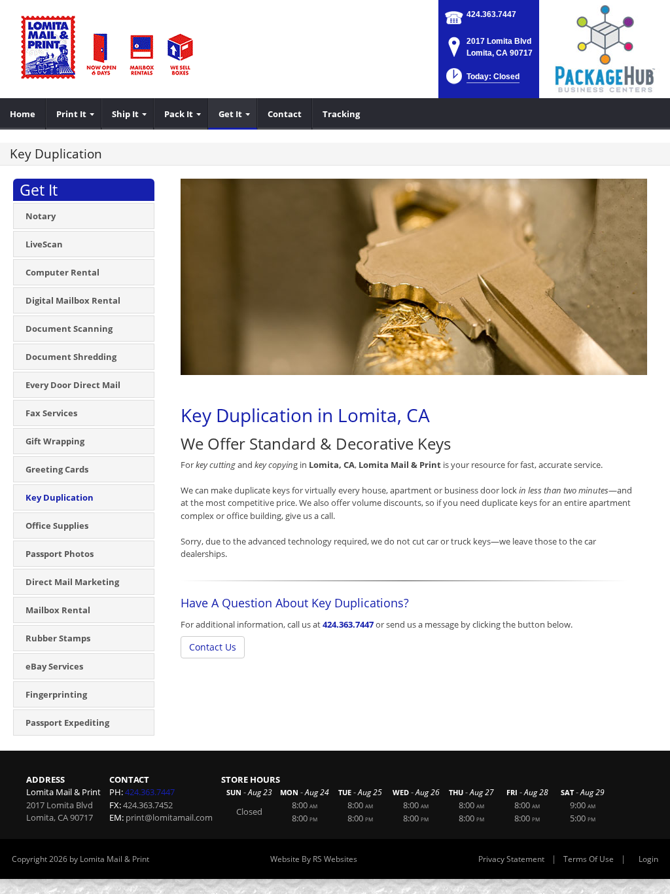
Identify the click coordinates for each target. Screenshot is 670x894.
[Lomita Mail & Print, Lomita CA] (108, 46)
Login (648, 859)
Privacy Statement (511, 859)
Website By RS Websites (313, 859)
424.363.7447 (491, 14)
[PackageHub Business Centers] (604, 48)
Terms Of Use (588, 859)
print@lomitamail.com (169, 817)
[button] (482, 80)
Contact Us (212, 647)
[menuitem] (23, 114)
